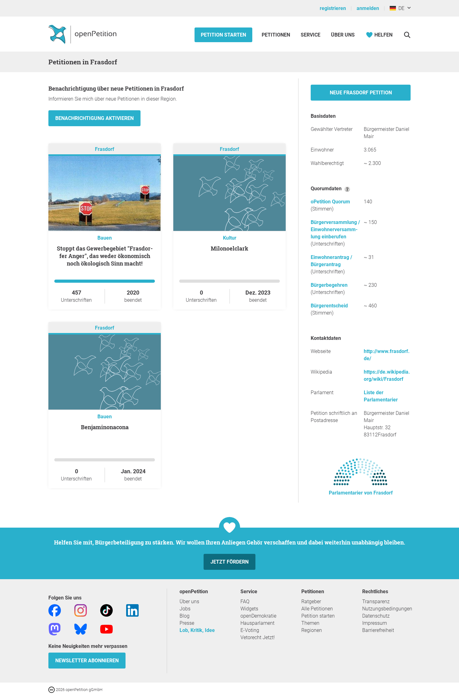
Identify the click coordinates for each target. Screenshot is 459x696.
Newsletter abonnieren (87, 661)
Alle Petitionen (317, 609)
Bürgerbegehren (329, 285)
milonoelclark (229, 248)
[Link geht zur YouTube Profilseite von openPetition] (106, 629)
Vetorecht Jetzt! (257, 637)
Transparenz (376, 601)
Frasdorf (104, 149)
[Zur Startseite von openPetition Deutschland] (83, 34)
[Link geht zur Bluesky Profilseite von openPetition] (80, 629)
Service (310, 35)
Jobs (185, 609)
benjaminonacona (105, 427)
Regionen (311, 630)
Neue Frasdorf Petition (361, 93)
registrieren (333, 8)
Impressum (374, 623)
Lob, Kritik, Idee (197, 630)
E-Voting (249, 630)
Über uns (189, 601)
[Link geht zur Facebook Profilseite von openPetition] (54, 610)
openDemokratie (258, 616)
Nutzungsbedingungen (387, 609)
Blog (185, 616)
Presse (187, 623)
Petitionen (276, 35)
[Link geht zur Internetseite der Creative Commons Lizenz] (52, 689)
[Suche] (407, 34)
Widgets (249, 609)
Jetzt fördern (229, 562)
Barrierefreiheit (378, 630)
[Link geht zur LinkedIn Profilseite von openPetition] (132, 610)
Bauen (104, 238)
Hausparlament (257, 623)
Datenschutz (376, 616)
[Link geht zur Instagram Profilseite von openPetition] (80, 610)
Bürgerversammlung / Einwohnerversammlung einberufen (335, 229)
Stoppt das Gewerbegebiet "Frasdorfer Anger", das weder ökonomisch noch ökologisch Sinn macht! (105, 256)
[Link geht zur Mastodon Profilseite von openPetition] (54, 629)
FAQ (244, 601)
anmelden (368, 8)
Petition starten (223, 35)
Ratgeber (311, 601)
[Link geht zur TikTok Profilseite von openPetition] (106, 610)
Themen (310, 623)
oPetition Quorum (330, 202)
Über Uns (343, 35)
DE (400, 8)
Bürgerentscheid (329, 306)
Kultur (229, 238)
